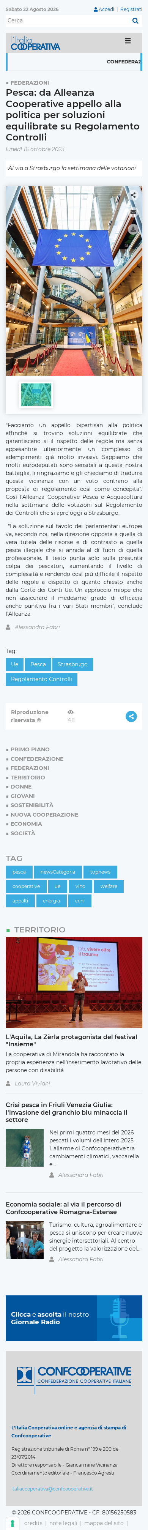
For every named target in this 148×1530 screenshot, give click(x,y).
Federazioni (30, 82)
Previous (14, 277)
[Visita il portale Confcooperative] (74, 1380)
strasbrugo (73, 664)
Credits (33, 1523)
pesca (38, 664)
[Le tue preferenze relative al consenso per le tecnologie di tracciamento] (12, 1523)
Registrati (131, 9)
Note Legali (63, 1523)
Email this (133, 212)
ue (14, 664)
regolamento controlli (41, 679)
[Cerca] (135, 21)
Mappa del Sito (104, 1523)
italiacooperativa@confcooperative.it (52, 1489)
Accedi (106, 9)
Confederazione (116, 62)
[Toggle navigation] (127, 42)
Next (134, 277)
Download (133, 229)
